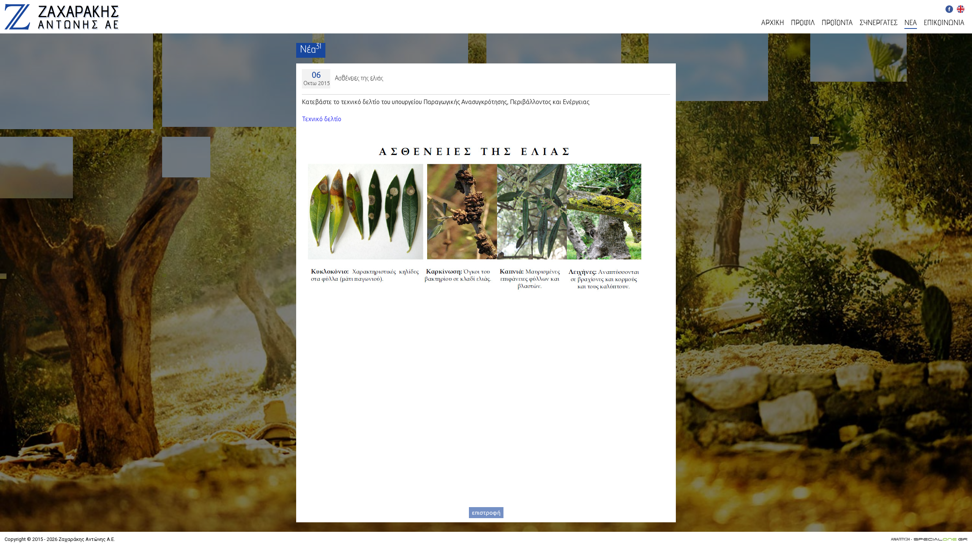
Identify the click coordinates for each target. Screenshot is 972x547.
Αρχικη (772, 23)
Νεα (910, 23)
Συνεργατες (879, 23)
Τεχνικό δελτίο (321, 118)
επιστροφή (486, 512)
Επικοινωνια (944, 23)
